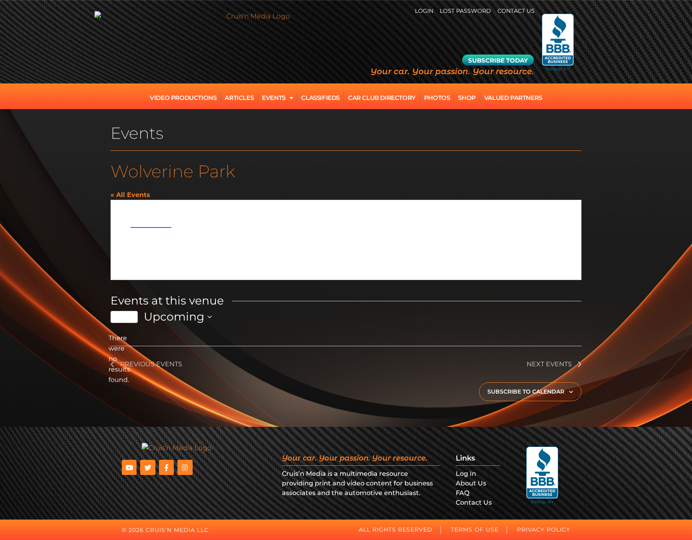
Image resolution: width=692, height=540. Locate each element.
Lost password (465, 10)
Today (124, 317)
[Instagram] (184, 467)
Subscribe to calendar (525, 391)
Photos (437, 98)
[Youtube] (129, 467)
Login (424, 10)
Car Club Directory (382, 98)
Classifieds (320, 98)
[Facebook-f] (166, 467)
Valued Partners (513, 98)
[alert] (117, 359)
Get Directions (151, 223)
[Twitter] (147, 467)
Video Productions (183, 98)
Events (274, 98)
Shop (466, 98)
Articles (239, 98)
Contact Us (516, 10)
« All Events (130, 195)
